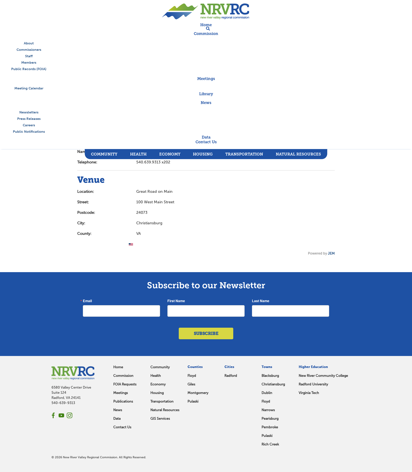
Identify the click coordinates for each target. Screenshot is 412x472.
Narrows (268, 410)
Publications (123, 401)
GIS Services (160, 418)
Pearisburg (270, 418)
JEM (331, 253)
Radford (230, 376)
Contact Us (122, 427)
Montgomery (198, 393)
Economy (158, 384)
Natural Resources (164, 410)
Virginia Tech (309, 393)
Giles (191, 384)
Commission (123, 376)
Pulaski (193, 401)
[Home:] (206, 11)
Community (160, 367)
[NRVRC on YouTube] (61, 415)
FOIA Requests (124, 384)
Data (117, 418)
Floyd (192, 376)
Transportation (162, 401)
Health (155, 376)
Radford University (313, 384)
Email (87, 301)
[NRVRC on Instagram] (69, 415)
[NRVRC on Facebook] (53, 415)
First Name (176, 301)
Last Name (260, 301)
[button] (206, 146)
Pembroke (270, 427)
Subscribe (206, 333)
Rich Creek (270, 444)
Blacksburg (270, 376)
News (117, 410)
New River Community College (323, 376)
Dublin (267, 393)
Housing (157, 393)
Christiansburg (273, 384)
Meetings (120, 393)
